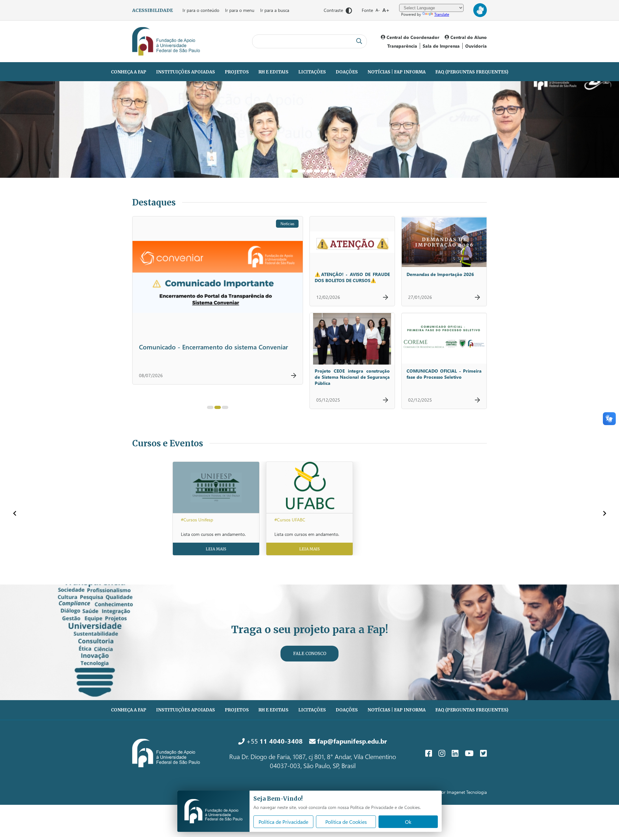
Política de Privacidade (283, 821)
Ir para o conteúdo (200, 10)
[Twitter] (483, 753)
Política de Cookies (346, 821)
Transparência (402, 46)
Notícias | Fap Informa (397, 72)
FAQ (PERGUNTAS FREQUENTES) (471, 72)
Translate (441, 14)
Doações (347, 72)
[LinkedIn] (455, 753)
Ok (408, 821)
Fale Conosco (309, 653)
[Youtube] (469, 753)
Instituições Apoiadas (185, 72)
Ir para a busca (274, 10)
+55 (274, 740)
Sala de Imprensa (441, 46)
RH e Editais (274, 72)
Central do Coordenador (412, 37)
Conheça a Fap (128, 72)
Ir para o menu (239, 10)
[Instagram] (441, 753)
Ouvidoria (476, 46)
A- (378, 10)
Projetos (237, 72)
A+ (385, 9)
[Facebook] (428, 753)
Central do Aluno (468, 37)
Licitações (312, 72)
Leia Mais (216, 549)
